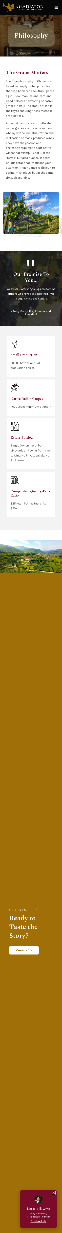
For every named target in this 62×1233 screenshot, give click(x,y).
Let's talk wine (38, 1209)
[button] (56, 7)
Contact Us (24, 950)
